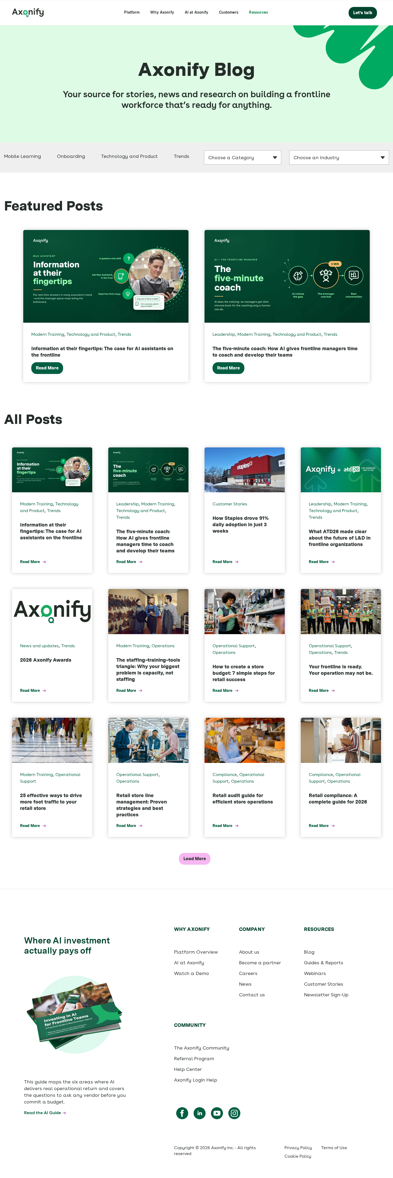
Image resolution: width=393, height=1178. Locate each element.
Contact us (252, 994)
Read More (47, 367)
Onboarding (71, 156)
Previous (5, 306)
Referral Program (194, 1058)
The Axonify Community (201, 1048)
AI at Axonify (197, 12)
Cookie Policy (297, 1156)
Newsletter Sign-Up (326, 994)
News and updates (39, 645)
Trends (181, 156)
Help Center (188, 1069)
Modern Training (47, 334)
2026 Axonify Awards (45, 660)
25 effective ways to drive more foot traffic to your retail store (51, 802)
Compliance (225, 774)
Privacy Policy (298, 1147)
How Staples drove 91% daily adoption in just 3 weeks (241, 524)
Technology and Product (129, 156)
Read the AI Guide (42, 1112)
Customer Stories (230, 503)
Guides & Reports (323, 962)
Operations (163, 645)
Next (387, 306)
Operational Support (234, 645)
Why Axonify (162, 12)
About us (249, 952)
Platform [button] (132, 12)
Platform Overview (196, 952)
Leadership (224, 334)
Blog (309, 952)
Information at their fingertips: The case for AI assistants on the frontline (51, 531)
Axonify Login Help (195, 1080)
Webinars (315, 973)
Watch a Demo (191, 973)
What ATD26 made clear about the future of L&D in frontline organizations (340, 538)
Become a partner (260, 962)
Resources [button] (258, 12)
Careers (248, 973)
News (245, 984)
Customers (228, 12)
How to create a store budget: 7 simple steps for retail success (244, 673)
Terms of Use (334, 1147)
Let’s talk (362, 12)
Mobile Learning (22, 156)
